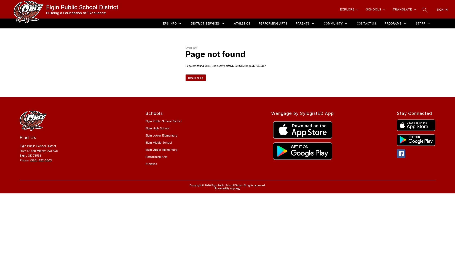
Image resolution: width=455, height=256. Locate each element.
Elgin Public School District (163, 121)
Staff (420, 23)
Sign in (442, 9)
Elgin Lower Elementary (161, 135)
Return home (195, 77)
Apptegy (235, 188)
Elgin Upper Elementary (161, 149)
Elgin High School (157, 128)
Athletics (242, 23)
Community (333, 23)
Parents (303, 23)
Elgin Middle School (158, 142)
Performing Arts (273, 23)
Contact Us (366, 23)
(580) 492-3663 (41, 160)
